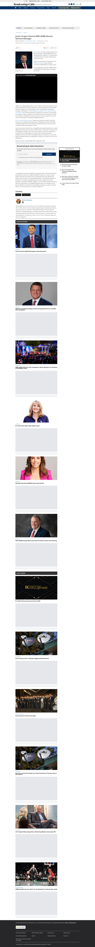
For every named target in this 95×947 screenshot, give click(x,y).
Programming (41, 8)
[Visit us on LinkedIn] (74, 4)
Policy (48, 8)
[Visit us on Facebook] (69, 4)
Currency (32, 8)
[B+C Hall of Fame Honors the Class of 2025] (69, 156)
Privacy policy (51, 932)
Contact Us (65, 936)
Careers (33, 936)
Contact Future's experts (37, 932)
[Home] (15, 7)
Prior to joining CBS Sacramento (23, 120)
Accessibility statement (21, 936)
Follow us (47, 47)
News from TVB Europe (68, 28)
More (53, 8)
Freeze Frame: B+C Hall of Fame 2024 (70, 184)
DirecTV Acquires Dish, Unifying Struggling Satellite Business (69, 171)
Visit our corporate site (70, 922)
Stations (26, 8)
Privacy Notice (20, 162)
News (20, 8)
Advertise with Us (52, 936)
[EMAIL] (23, 202)
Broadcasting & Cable (30, 41)
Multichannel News (46, 1)
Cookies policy (66, 932)
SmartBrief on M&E (40, 28)
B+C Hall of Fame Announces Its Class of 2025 (69, 165)
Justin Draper (37, 52)
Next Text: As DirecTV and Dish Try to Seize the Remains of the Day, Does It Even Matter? (70, 178)
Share (19, 47)
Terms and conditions (21, 932)
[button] (78, 4)
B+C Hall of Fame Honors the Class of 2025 (69, 160)
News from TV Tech (54, 28)
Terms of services (33, 161)
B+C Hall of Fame (28, 28)
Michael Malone (20, 41)
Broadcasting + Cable (34, 1)
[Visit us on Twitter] (71, 4)
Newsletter (54, 47)
